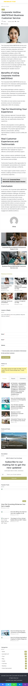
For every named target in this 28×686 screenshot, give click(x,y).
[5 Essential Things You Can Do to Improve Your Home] (6, 421)
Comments (23, 378)
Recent (13, 378)
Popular (4, 378)
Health (3, 661)
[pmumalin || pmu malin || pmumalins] (10, 1)
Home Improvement (7, 668)
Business (4, 665)
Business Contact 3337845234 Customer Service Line (17, 413)
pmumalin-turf (5, 654)
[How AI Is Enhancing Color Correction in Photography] (6, 400)
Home (4, 6)
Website (3, 345)
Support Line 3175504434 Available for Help (21, 287)
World (7, 6)
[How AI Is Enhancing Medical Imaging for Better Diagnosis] (5, 639)
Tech (3, 656)
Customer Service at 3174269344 (6, 301)
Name (3, 334)
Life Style (4, 663)
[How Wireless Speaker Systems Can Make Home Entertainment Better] (6, 407)
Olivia (14, 226)
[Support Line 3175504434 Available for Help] (21, 281)
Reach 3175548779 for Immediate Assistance (6, 287)
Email (3, 339)
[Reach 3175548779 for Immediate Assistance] (7, 281)
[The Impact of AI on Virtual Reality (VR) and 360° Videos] (5, 573)
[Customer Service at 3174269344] (7, 296)
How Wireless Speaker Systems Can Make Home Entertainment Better (18, 406)
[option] (14, 440)
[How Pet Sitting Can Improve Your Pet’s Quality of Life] (5, 514)
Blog (3, 658)
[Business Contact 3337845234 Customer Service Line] (6, 414)
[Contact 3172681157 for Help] (21, 296)
